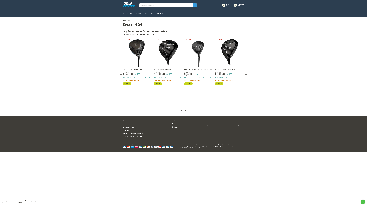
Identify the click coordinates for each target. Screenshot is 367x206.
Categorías (127, 14)
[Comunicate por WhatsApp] (363, 202)
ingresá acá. (213, 145)
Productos (149, 14)
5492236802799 (128, 127)
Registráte (229, 5)
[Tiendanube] (187, 147)
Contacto (161, 14)
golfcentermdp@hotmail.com (133, 133)
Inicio (138, 14)
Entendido (19, 202)
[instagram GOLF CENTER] (123, 121)
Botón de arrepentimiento (225, 145)
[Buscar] (195, 5)
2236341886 (127, 130)
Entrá (227, 4)
